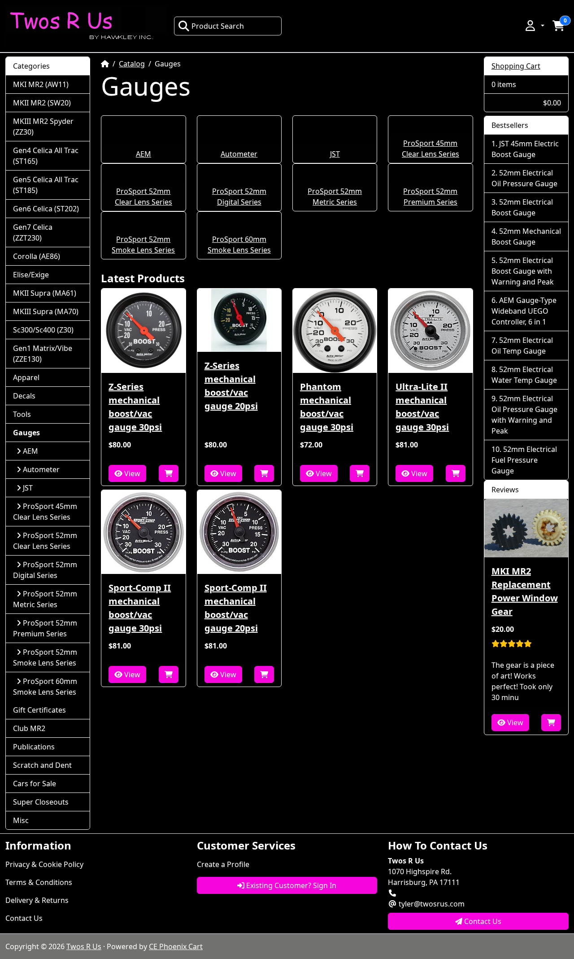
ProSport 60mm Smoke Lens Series (45, 686)
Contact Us (24, 918)
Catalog (132, 64)
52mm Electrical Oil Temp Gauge (522, 345)
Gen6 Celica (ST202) (46, 209)
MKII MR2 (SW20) (42, 103)
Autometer (239, 154)
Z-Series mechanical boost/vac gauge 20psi (231, 385)
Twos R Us (83, 946)
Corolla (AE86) (36, 256)
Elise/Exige (31, 275)
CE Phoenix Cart (176, 946)
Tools (22, 414)
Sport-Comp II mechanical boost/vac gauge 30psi (140, 608)
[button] (534, 26)
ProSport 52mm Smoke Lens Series (45, 657)
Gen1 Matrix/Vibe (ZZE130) (42, 353)
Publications (34, 747)
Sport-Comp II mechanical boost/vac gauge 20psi (235, 608)
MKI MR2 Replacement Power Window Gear (524, 591)
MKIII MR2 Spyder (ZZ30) (43, 126)
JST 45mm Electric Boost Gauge (525, 149)
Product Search (217, 26)
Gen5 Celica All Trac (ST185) (45, 185)
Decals (24, 396)
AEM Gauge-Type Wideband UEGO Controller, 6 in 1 (524, 311)
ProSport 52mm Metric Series (45, 599)
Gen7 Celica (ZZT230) (32, 232)
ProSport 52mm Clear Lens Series (45, 540)
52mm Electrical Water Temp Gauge (524, 374)
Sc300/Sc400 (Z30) (43, 330)
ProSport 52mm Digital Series (45, 570)
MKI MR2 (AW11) (41, 84)
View (131, 473)
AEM (143, 154)
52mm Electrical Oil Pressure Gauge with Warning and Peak (524, 415)
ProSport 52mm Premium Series (45, 628)
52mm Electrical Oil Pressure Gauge (524, 178)
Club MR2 (29, 728)
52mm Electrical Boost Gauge (522, 207)
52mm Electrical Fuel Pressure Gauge (524, 460)
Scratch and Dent (42, 765)
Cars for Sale (34, 783)
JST (335, 154)
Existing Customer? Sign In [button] (290, 885)
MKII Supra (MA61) (44, 293)
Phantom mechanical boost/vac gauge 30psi (326, 407)
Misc (21, 820)
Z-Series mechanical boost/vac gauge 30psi (135, 407)
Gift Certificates (39, 710)
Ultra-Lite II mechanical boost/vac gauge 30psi (422, 407)
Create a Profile (223, 864)
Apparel (26, 377)
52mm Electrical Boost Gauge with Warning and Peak (522, 271)
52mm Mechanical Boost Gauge (526, 236)
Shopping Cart (515, 66)
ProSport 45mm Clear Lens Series (45, 511)
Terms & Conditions (38, 882)
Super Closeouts (41, 802)
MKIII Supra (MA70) (45, 311)
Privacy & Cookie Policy (44, 864)
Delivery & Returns (37, 900)
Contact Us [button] (481, 921)
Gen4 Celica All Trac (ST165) (45, 155)
